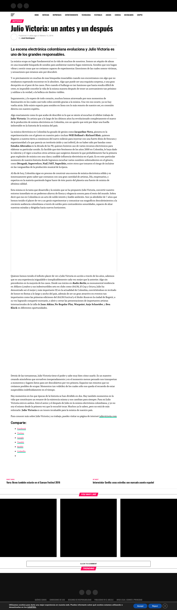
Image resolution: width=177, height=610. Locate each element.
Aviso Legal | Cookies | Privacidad (129, 599)
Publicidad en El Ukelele (104, 599)
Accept (140, 606)
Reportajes (57, 14)
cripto (139, 14)
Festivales (98, 14)
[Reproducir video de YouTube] (64, 242)
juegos (108, 14)
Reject (155, 606)
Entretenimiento (71, 14)
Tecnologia (86, 14)
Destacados (128, 14)
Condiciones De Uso (57, 599)
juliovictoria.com (108, 416)
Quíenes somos (41, 599)
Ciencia (118, 14)
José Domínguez (28, 38)
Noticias (45, 14)
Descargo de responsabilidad (79, 599)
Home (37, 14)
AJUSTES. (31, 607)
